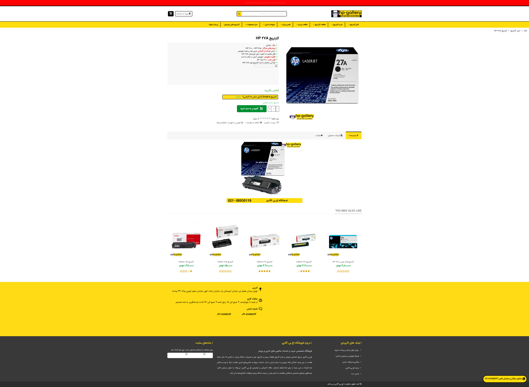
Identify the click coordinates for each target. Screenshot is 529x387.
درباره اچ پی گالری (352, 368)
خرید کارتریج (338, 24)
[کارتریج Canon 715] (225, 238)
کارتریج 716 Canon (304, 261)
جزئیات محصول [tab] (334, 135)
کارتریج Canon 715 (225, 261)
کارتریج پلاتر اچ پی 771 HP (343, 261)
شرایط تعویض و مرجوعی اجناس (347, 356)
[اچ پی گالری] (346, 13)
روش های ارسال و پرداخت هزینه (346, 350)
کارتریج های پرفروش (232, 24)
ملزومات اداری (270, 24)
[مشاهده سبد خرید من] (170, 14)
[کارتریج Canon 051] (186, 238)
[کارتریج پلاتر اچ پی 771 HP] (343, 238)
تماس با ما (355, 373)
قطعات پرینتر (302, 24)
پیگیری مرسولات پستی (350, 362)
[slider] (265, 118)
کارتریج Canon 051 (186, 261)
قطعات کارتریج (320, 24)
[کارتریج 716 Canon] (303, 238)
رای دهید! (275, 118)
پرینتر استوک (213, 24)
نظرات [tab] (317, 135)
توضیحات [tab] (352, 135)
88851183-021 (491, 378)
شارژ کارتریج (354, 24)
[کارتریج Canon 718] (264, 238)
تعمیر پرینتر (286, 24)
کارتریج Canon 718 (264, 261)
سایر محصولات (252, 24)
